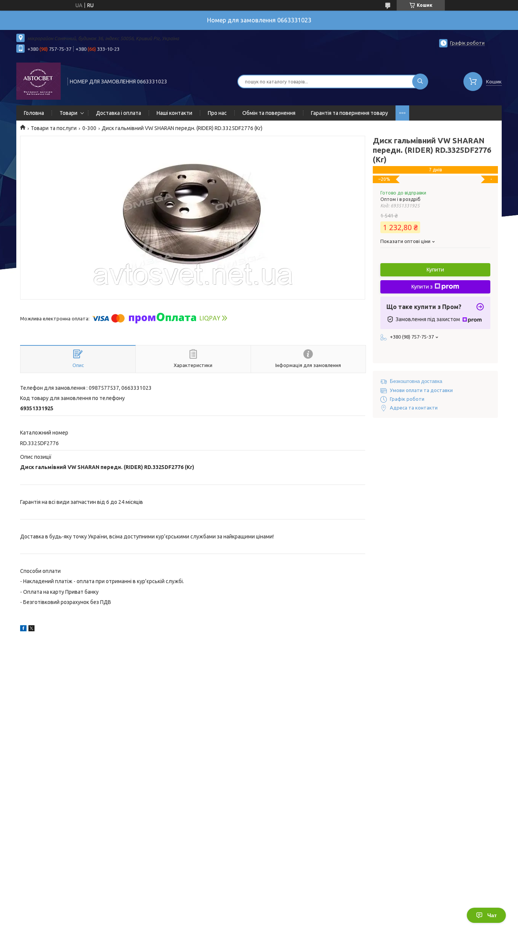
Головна (34, 113)
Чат (492, 915)
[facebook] (23, 629)
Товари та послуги (54, 128)
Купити (435, 270)
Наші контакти (174, 113)
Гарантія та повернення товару (349, 113)
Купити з (422, 287)
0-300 (89, 128)
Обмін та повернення (268, 113)
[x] (31, 629)
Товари (68, 113)
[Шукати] (420, 81)
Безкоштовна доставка (416, 381)
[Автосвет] (38, 81)
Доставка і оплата (118, 113)
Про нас (217, 113)
